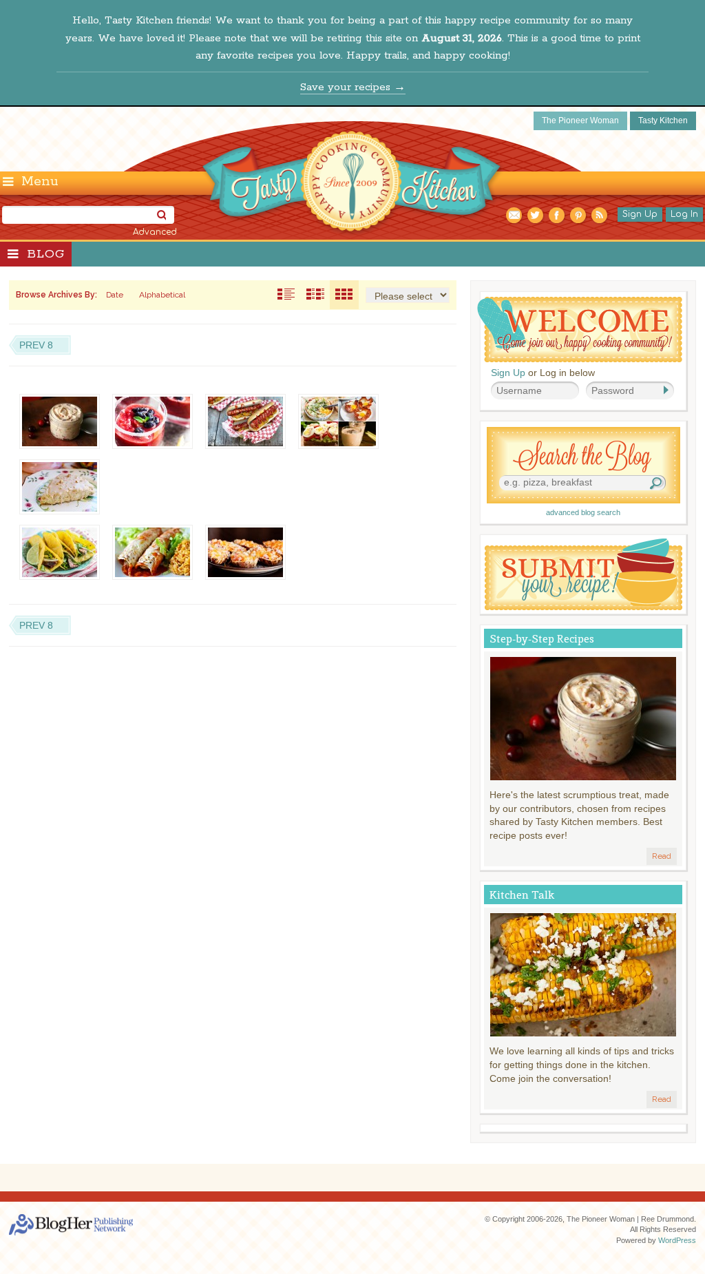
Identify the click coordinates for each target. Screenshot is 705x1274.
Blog (46, 254)
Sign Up (639, 214)
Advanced (155, 232)
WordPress (677, 1240)
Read (661, 856)
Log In (684, 214)
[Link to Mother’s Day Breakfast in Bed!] (338, 421)
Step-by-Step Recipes (542, 638)
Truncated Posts (315, 294)
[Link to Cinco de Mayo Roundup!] (59, 552)
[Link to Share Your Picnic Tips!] (245, 421)
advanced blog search (583, 512)
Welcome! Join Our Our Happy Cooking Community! (579, 329)
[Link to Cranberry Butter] (59, 421)
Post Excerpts (286, 294)
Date (114, 295)
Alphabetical (162, 295)
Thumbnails (344, 294)
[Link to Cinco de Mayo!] (152, 552)
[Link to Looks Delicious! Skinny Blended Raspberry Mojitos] (152, 421)
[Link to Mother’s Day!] (59, 486)
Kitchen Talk (522, 895)
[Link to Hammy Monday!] (245, 552)
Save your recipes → (353, 87)
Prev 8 (36, 345)
